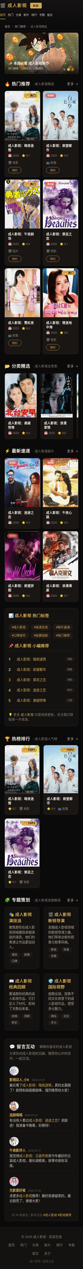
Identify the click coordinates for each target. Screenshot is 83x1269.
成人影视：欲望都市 (31, 669)
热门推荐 (20, 27)
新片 (26, 15)
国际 (53, 1016)
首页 (3, 15)
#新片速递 (63, 627)
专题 (42, 15)
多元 (53, 1022)
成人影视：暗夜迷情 (31, 659)
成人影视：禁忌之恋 (31, 680)
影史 (14, 1022)
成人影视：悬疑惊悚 (31, 700)
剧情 (27, 955)
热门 (10, 15)
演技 (14, 955)
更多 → (72, 84)
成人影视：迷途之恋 (31, 690)
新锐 (53, 950)
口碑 (14, 961)
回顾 (27, 1016)
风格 (53, 956)
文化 (66, 1016)
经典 (14, 1016)
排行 (34, 15)
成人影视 (27, 714)
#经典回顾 (41, 635)
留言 (50, 15)
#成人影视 (19, 627)
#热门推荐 (63, 635)
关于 (47, 1253)
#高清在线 (41, 627)
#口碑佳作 (19, 635)
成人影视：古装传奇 (33, 1156)
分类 (18, 15)
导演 (66, 950)
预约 (15, 170)
